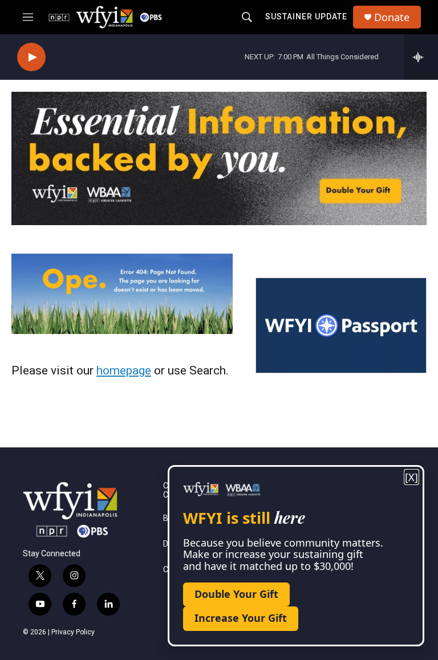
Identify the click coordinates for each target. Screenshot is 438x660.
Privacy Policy (73, 632)
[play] (31, 57)
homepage (123, 370)
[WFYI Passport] (341, 325)
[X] (411, 477)
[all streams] (421, 57)
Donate (391, 17)
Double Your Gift (236, 594)
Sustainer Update (306, 16)
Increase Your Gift (240, 618)
